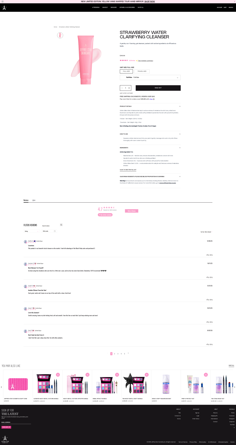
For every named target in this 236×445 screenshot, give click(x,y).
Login (198, 415)
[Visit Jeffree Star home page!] (4, 7)
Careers (232, 442)
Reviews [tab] (26, 200)
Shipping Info (214, 415)
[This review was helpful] (207, 255)
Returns (215, 412)
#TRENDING (95, 7)
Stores (179, 418)
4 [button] (121, 354)
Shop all (231, 365)
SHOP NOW (149, 1)
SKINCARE (114, 7)
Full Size (126, 71)
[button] (108, 353)
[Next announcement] (234, 1)
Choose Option (18, 402)
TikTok (233, 412)
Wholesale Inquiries (223, 442)
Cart (225, 7)
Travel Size (142, 71)
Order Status (195, 418)
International (214, 418)
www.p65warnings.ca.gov (167, 183)
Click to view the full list (128, 169)
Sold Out (158, 88)
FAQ (180, 412)
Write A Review (132, 211)
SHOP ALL (141, 7)
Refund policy (202, 442)
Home (55, 27)
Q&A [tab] (33, 200)
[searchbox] (49, 225)
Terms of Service (183, 442)
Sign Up (197, 412)
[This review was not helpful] (210, 255)
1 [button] (111, 354)
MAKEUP (105, 7)
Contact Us (178, 415)
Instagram (232, 418)
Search (231, 7)
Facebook (232, 415)
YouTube (232, 424)
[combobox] (150, 77)
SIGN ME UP (6, 427)
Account (219, 7)
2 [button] (114, 354)
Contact (215, 421)
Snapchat (232, 421)
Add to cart (47, 402)
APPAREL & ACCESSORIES (127, 7)
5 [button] (124, 354)
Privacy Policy (193, 442)
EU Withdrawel (212, 442)
